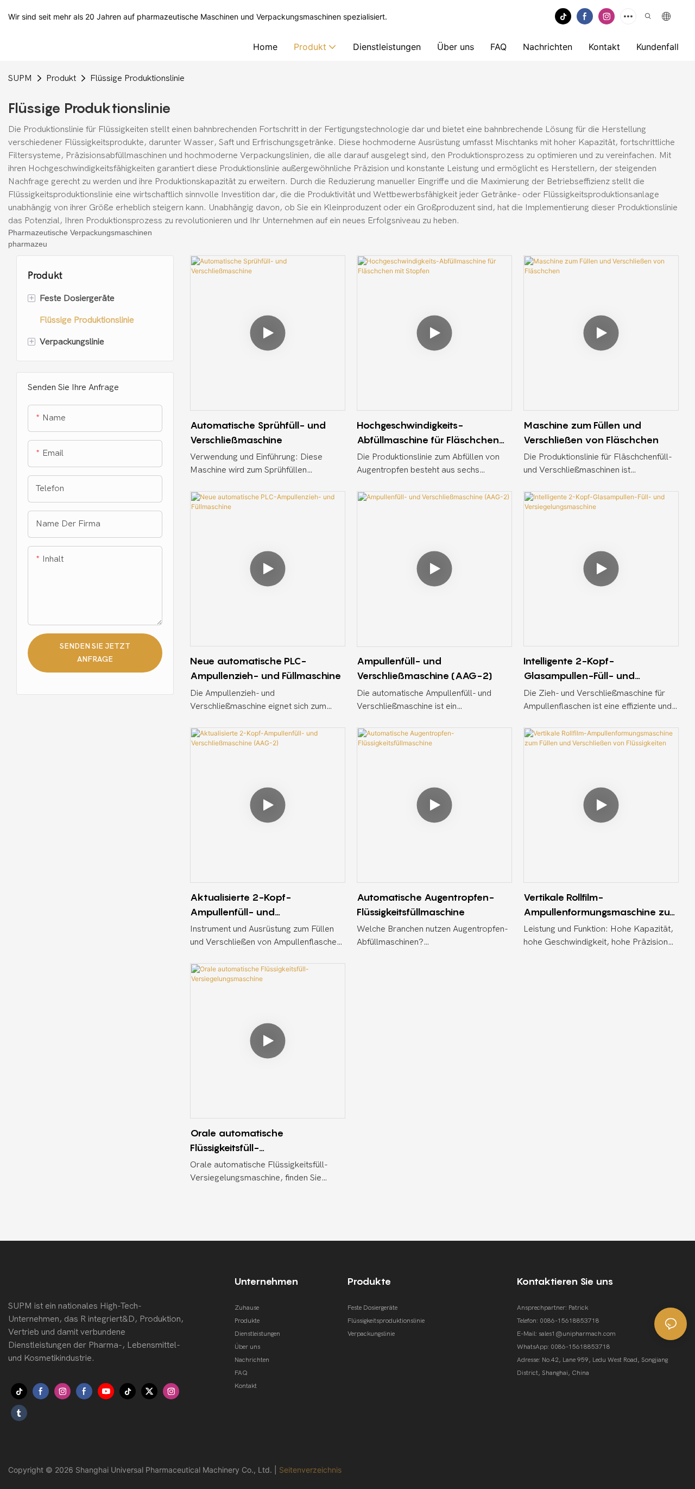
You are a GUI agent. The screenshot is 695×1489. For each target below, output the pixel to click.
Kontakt (246, 1386)
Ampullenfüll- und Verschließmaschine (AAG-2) (424, 668)
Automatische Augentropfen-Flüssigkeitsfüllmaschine (425, 904)
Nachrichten (252, 1360)
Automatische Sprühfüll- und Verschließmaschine (258, 432)
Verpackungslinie (371, 1333)
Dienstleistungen (257, 1333)
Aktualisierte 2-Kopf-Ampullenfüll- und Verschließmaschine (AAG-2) (258, 905)
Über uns (247, 1346)
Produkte (247, 1320)
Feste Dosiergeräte (372, 1307)
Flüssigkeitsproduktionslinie (386, 1320)
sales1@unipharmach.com (577, 1333)
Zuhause (247, 1307)
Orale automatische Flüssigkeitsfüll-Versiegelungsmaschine (243, 1141)
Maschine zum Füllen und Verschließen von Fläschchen (591, 432)
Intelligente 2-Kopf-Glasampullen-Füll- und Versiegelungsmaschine (579, 669)
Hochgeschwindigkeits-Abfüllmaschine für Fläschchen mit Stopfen (428, 433)
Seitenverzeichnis (310, 1469)
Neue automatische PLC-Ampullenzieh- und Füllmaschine (265, 668)
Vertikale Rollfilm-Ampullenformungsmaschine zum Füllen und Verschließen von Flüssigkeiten (601, 905)
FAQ (241, 1373)
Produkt (61, 78)
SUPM (20, 78)
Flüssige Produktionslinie (137, 78)
